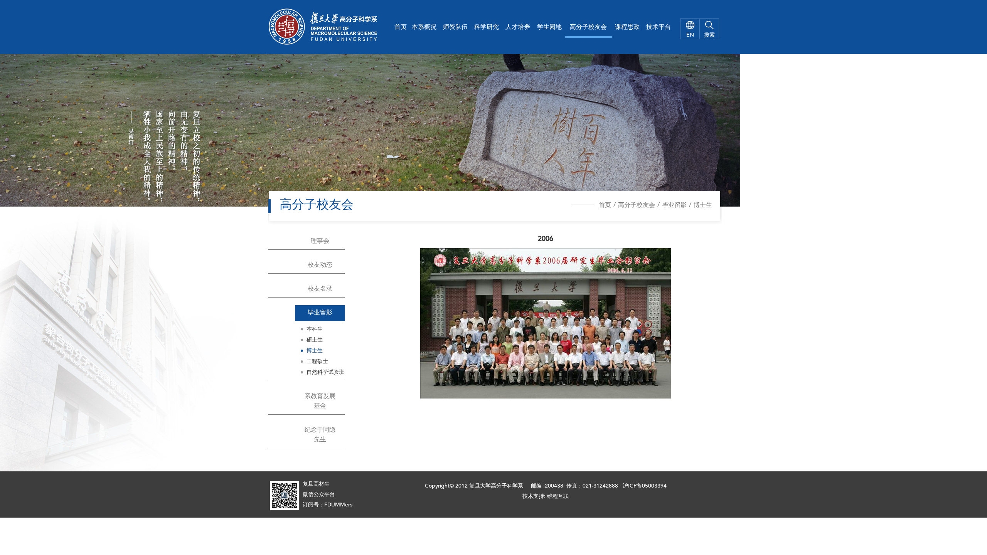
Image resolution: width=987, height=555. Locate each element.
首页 (400, 27)
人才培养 (517, 27)
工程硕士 (317, 361)
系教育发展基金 (320, 401)
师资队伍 (455, 27)
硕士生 (315, 340)
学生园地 (549, 27)
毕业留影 (674, 205)
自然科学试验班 (325, 372)
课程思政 (627, 27)
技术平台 (658, 27)
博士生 (703, 205)
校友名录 (320, 289)
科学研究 (486, 27)
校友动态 (320, 265)
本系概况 (424, 27)
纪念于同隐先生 (320, 435)
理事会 (320, 241)
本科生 (315, 329)
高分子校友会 (588, 27)
